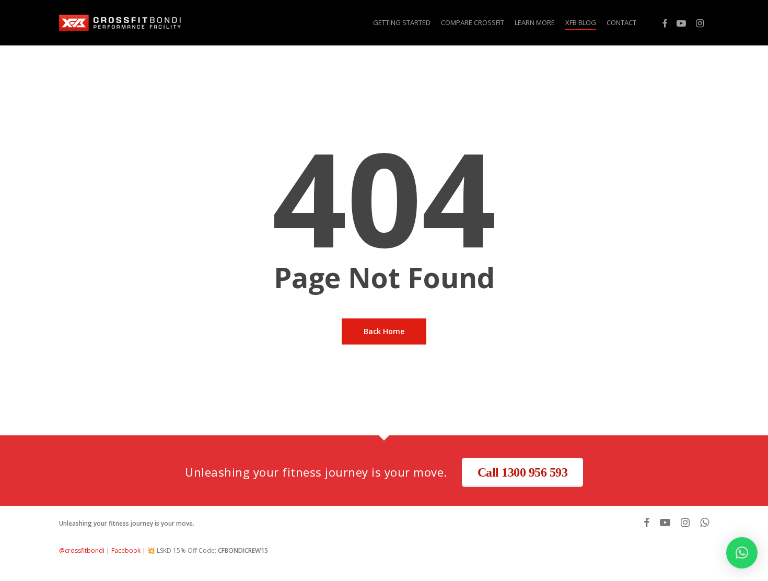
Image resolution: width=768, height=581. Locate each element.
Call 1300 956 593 (523, 472)
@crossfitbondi (81, 550)
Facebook (126, 550)
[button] (742, 552)
